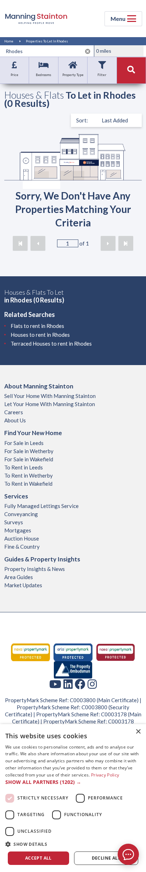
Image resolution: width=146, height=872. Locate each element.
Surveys (13, 522)
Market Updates (23, 585)
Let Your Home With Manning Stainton (49, 404)
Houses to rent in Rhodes (40, 334)
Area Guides (18, 577)
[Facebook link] (80, 683)
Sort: (82, 120)
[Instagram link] (92, 683)
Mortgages (17, 530)
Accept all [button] (38, 858)
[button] (73, 782)
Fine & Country (22, 546)
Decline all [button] (106, 858)
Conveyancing (21, 514)
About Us (15, 420)
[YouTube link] (55, 683)
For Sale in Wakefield (28, 459)
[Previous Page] (37, 243)
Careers (13, 412)
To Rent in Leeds (23, 467)
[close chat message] (133, 786)
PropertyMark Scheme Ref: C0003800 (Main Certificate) (72, 700)
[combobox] (48, 51)
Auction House (21, 538)
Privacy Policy (105, 775)
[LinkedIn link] (68, 683)
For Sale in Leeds (24, 443)
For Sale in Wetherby (29, 451)
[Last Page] (125, 243)
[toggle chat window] (128, 854)
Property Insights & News (34, 569)
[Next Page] (108, 243)
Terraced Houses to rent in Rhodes (51, 343)
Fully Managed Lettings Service (41, 506)
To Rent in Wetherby (28, 475)
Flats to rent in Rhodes (37, 326)
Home (8, 41)
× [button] (138, 731)
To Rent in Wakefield (28, 483)
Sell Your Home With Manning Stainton (50, 396)
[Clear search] (87, 51)
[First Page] (20, 243)
